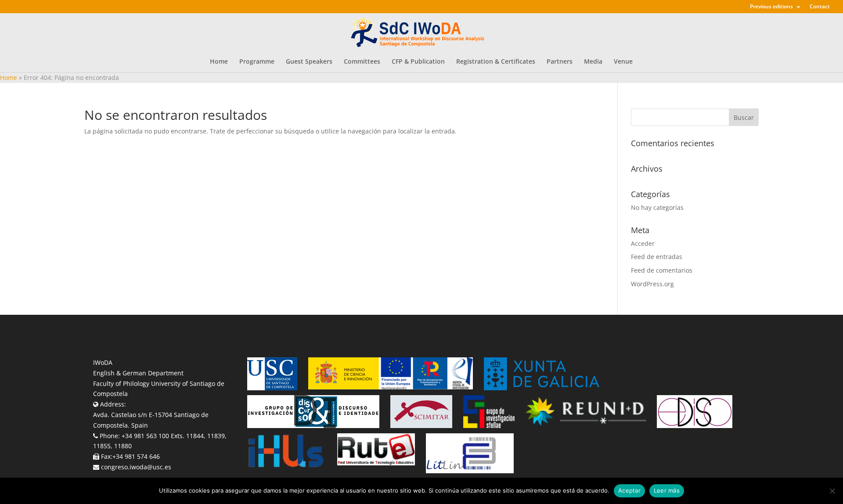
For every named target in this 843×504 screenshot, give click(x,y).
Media (593, 61)
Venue (623, 61)
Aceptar (629, 490)
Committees (362, 61)
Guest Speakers (309, 61)
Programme (256, 61)
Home (219, 61)
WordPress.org (652, 284)
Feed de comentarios (661, 270)
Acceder (643, 243)
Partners (560, 61)
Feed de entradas (656, 256)
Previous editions (771, 7)
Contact (820, 7)
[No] (832, 490)
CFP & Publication (418, 61)
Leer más (667, 490)
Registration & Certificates (495, 61)
